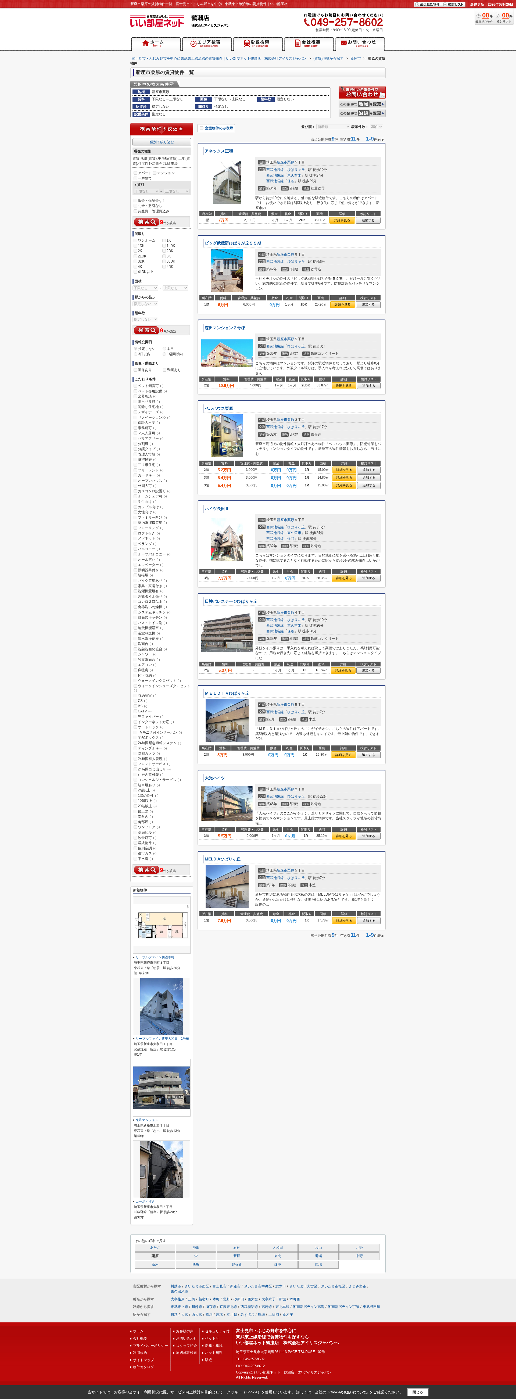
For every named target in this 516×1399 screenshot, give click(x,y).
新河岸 (287, 1314)
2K (140, 251)
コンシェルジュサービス (159, 780)
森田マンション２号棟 (225, 328)
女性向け (147, 512)
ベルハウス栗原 (219, 408)
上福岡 (273, 1314)
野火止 (237, 1265)
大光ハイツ (215, 778)
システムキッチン (154, 612)
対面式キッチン (152, 617)
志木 (219, 1314)
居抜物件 (147, 843)
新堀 (236, 1256)
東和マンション (147, 1120)
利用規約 (140, 1353)
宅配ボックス (150, 738)
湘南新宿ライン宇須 (343, 1307)
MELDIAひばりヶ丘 (223, 859)
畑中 (277, 1265)
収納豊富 (147, 696)
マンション (166, 173)
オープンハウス (152, 481)
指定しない (147, 349)
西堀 (195, 1265)
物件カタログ (143, 1367)
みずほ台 (248, 1314)
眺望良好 (147, 459)
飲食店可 (147, 838)
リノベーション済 (154, 417)
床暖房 (145, 670)
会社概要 (140, 1338)
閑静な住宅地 (150, 407)
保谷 (290, 181)
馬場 (318, 1265)
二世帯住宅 (149, 465)
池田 (195, 1248)
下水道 (145, 859)
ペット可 (212, 1338)
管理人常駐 (149, 454)
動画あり (174, 370)
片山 (318, 1248)
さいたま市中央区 (258, 1286)
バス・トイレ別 (152, 623)
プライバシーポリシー (150, 1346)
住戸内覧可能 (150, 775)
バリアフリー (150, 438)
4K (140, 267)
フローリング (150, 528)
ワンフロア (149, 827)
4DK (170, 267)
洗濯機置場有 (150, 591)
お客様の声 (185, 1331)
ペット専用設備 (152, 391)
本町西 (294, 1299)
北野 (359, 1248)
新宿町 (204, 1299)
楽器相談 (147, 396)
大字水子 (268, 1299)
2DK (170, 251)
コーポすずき (145, 1201)
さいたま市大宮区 (303, 1286)
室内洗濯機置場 (152, 523)
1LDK (171, 246)
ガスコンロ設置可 (154, 491)
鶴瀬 (261, 1314)
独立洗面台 (149, 660)
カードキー (149, 475)
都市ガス (147, 853)
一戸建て (145, 178)
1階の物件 (148, 796)
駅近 (208, 1360)
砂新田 (239, 1299)
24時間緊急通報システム (159, 743)
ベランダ (147, 544)
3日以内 (144, 354)
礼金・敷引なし (150, 206)
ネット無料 (214, 1353)
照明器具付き (150, 570)
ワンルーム (146, 240)
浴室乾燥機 (149, 633)
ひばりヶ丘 (296, 170)
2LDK (142, 256)
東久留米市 (179, 1291)
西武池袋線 (275, 170)
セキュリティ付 (217, 1331)
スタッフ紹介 (186, 1346)
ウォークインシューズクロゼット (162, 688)
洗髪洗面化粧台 (152, 649)
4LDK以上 (145, 272)
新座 (155, 1265)
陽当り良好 (149, 402)
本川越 (232, 1314)
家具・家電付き (152, 586)
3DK (141, 261)
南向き (145, 817)
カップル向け (150, 507)
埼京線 (211, 1307)
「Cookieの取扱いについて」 (347, 1392)
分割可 (145, 444)
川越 (174, 1314)
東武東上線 (179, 1307)
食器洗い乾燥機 (152, 607)
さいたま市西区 (197, 1286)
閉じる (418, 1392)
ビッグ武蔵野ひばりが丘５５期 (233, 243)
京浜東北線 (228, 1307)
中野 (359, 1256)
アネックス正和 (219, 151)
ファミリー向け (152, 517)
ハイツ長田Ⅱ (217, 509)
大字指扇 (178, 1299)
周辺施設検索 (186, 1353)
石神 (236, 1248)
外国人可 (147, 486)
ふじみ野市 (357, 1286)
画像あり (145, 370)
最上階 (145, 811)
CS (142, 701)
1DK (141, 246)
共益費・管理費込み (153, 211)
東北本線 (282, 1307)
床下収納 (147, 675)
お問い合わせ (186, 1338)
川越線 (197, 1307)
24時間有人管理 (152, 759)
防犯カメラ (149, 753)
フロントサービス (154, 764)
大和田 (278, 1248)
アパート (145, 173)
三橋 (191, 1299)
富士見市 (220, 1286)
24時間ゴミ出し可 (154, 769)
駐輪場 (145, 575)
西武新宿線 (249, 1307)
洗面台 (145, 644)
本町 (216, 1299)
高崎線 (266, 1307)
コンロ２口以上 (152, 602)
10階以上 (147, 801)
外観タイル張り (152, 596)
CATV (145, 711)
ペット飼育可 (150, 386)
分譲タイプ (149, 449)
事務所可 (147, 428)
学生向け (147, 502)
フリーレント (150, 470)
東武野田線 (371, 1307)
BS (142, 706)
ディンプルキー (152, 748)
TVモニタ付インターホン (160, 732)
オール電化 (149, 560)
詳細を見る (342, 220)
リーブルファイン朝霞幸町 (155, 957)
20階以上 (147, 806)
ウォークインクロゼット (159, 681)
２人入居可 (149, 433)
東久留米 (294, 175)
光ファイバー (150, 717)
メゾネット (149, 538)
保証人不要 (149, 423)
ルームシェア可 (152, 496)
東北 (277, 1256)
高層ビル (147, 832)
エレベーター (150, 565)
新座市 (282, 162)
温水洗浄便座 (150, 639)
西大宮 (253, 1299)
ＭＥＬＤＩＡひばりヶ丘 (227, 693)
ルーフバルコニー (154, 554)
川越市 (176, 1286)
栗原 (290, 162)
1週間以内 (175, 354)
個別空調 (147, 848)
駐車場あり (149, 785)
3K (169, 256)
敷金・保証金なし (152, 201)
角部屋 (145, 822)
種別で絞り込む (162, 142)
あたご (155, 1248)
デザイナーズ (150, 412)
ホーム (138, 1331)
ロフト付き (149, 533)
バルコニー (149, 549)
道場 (318, 1256)
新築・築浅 (214, 1346)
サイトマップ (143, 1360)
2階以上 (146, 790)
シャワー (147, 654)
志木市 (280, 1286)
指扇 (209, 1314)
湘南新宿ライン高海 (308, 1307)
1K (169, 240)
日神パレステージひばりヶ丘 (231, 601)
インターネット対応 (156, 722)
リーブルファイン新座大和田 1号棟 (162, 1039)
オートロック (150, 727)
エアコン (147, 665)
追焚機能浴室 (150, 628)
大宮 (184, 1314)
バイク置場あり (152, 581)
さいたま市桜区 (333, 1286)
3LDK (171, 261)
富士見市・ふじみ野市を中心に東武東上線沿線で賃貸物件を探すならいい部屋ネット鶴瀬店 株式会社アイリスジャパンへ (287, 1336)
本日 (170, 349)
